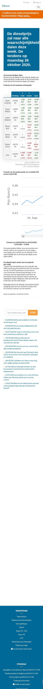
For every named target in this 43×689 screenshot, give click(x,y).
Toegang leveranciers (21, 681)
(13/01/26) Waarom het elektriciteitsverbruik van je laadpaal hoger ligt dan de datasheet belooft (21, 385)
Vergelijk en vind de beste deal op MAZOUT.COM (21, 670)
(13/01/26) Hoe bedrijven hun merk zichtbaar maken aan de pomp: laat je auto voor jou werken (21, 377)
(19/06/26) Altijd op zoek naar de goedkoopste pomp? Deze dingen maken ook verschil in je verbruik (20, 340)
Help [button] (26, 2)
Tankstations (21, 616)
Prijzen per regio (22, 645)
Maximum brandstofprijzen (21, 620)
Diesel (21, 627)
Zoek (33, 312)
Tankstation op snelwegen (21, 642)
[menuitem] (21, 612)
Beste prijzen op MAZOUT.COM (21, 677)
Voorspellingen (21, 624)
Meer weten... (24, 15)
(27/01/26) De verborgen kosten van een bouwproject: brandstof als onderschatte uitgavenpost (20, 369)
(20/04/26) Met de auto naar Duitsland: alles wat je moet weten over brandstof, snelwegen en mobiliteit (21, 354)
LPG (21, 638)
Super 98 (21, 634)
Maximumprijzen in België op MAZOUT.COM (21, 673)
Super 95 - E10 (21, 631)
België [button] (37, 2)
